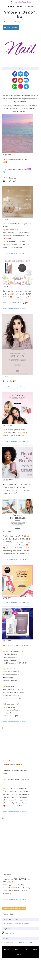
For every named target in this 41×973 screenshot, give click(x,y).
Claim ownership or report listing (14, 909)
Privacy (27, 949)
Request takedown (9, 914)
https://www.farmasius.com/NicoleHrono (17, 942)
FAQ (35, 949)
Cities (20, 6)
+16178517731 (9, 933)
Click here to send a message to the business (16, 923)
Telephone (8, 22)
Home (11, 6)
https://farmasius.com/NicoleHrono (16, 253)
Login (19, 954)
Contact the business (12, 27)
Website (18, 22)
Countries (29, 6)
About (7, 949)
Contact (16, 949)
